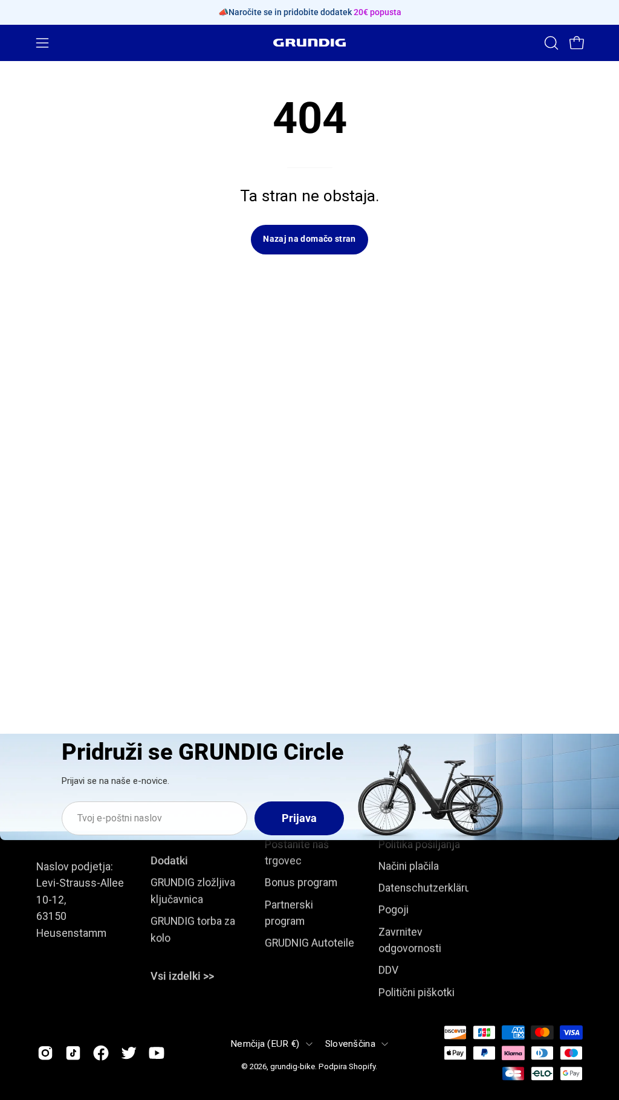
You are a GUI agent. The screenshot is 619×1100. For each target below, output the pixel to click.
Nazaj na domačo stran (309, 239)
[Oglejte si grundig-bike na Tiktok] (73, 1053)
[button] (550, 42)
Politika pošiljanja (419, 844)
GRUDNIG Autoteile (309, 943)
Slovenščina (350, 1043)
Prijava (299, 818)
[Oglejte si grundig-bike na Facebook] (101, 1053)
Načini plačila (408, 866)
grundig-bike (292, 1066)
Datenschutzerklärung (430, 888)
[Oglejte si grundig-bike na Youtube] (156, 1053)
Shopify (362, 1066)
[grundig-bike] (309, 43)
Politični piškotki (416, 992)
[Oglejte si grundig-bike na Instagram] (45, 1053)
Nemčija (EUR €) (265, 1043)
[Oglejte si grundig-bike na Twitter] (129, 1053)
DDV (388, 971)
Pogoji (393, 910)
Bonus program (301, 882)
